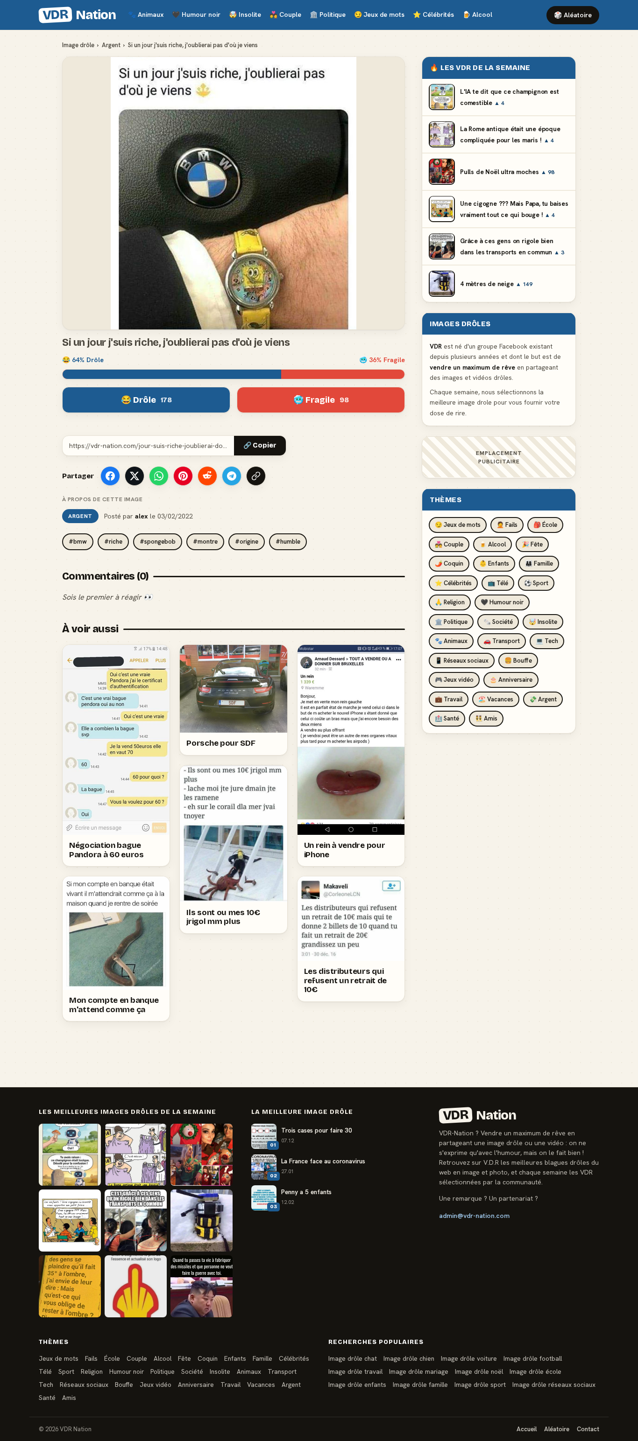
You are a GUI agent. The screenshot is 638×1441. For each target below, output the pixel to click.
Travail (230, 1384)
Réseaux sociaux (84, 1384)
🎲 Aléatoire (573, 15)
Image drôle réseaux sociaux (553, 1384)
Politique (328, 14)
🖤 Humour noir (502, 602)
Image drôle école (535, 1371)
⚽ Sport (536, 583)
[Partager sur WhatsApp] (159, 476)
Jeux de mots (379, 14)
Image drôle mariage (418, 1371)
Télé (45, 1371)
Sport (66, 1371)
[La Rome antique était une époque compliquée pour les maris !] (136, 1155)
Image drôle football (532, 1358)
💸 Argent (543, 699)
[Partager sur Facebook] (110, 476)
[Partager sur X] (134, 476)
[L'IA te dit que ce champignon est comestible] (70, 1155)
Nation (79, 14)
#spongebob (158, 542)
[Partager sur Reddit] (207, 476)
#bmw (78, 542)
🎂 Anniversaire (510, 680)
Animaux (145, 14)
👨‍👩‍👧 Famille (539, 563)
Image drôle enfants (357, 1384)
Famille (262, 1358)
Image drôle (78, 45)
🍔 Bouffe (518, 660)
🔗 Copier (259, 445)
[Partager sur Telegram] (231, 476)
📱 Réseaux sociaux (462, 660)
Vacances (261, 1384)
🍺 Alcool (492, 544)
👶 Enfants (494, 563)
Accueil (527, 1429)
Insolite (245, 14)
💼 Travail (448, 699)
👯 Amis (486, 718)
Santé (47, 1397)
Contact (588, 1429)
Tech (46, 1384)
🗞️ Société (498, 621)
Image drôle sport (480, 1384)
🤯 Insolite (543, 621)
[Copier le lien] (256, 476)
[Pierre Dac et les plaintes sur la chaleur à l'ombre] (70, 1286)
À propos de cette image (102, 499)
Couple (285, 14)
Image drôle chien (408, 1358)
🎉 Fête (532, 544)
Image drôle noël (479, 1371)
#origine (246, 542)
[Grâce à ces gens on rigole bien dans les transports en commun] (136, 1220)
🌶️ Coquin (449, 563)
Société (192, 1371)
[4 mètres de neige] (201, 1220)
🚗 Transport (501, 641)
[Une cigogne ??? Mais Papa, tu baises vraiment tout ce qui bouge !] (70, 1220)
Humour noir (196, 14)
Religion (92, 1371)
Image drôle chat (352, 1358)
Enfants (235, 1358)
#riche (113, 542)
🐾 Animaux (451, 641)
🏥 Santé (447, 718)
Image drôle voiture (469, 1358)
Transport (282, 1371)
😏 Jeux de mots (458, 525)
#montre (205, 542)
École (112, 1358)
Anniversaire (196, 1384)
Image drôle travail (355, 1371)
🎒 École (545, 525)
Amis (69, 1397)
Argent (111, 45)
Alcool (477, 14)
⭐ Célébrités (453, 583)
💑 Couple (449, 544)
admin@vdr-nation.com (474, 1215)
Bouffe (124, 1384)
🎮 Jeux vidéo (454, 680)
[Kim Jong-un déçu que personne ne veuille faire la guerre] (201, 1286)
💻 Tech (547, 641)
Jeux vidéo (155, 1384)
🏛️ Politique (451, 621)
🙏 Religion (450, 602)
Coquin (208, 1358)
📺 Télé (498, 583)
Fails (91, 1358)
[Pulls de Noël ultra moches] (201, 1155)
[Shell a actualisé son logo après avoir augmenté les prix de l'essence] (136, 1286)
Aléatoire (556, 1429)
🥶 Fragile (321, 400)
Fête (184, 1358)
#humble (288, 542)
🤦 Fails (506, 525)
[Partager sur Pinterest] (183, 476)
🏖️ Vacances (495, 699)
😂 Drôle (146, 400)
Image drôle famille (420, 1384)
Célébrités (433, 14)
